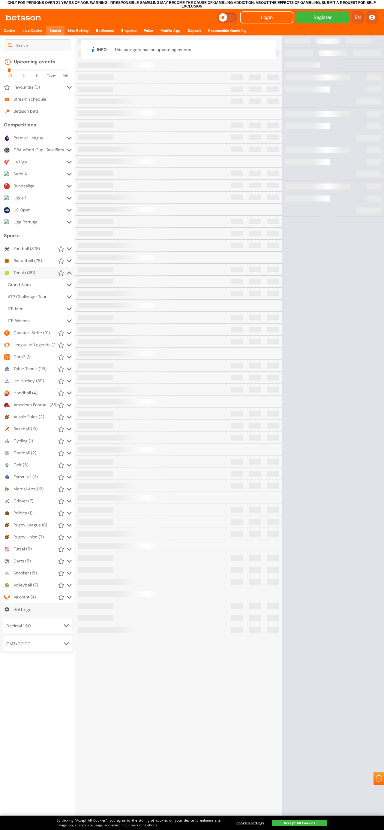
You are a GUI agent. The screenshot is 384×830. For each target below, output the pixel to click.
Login (267, 17)
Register (323, 17)
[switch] (227, 17)
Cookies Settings (250, 823)
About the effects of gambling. (288, 3)
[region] (192, 823)
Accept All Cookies (299, 823)
